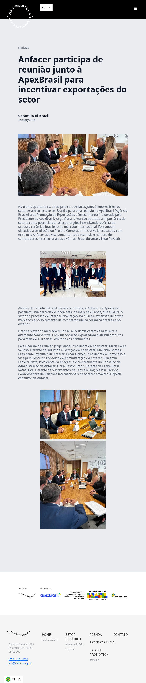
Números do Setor (75, 644)
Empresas (70, 649)
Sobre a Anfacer (50, 640)
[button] (135, 8)
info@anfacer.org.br (20, 663)
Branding (94, 660)
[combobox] (46, 7)
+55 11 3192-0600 (18, 659)
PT (43, 7)
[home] (20, 16)
